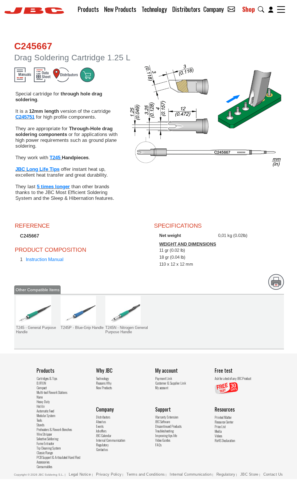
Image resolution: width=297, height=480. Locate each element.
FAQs (158, 444)
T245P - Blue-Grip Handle (82, 327)
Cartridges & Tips (47, 378)
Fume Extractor (45, 443)
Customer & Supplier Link (170, 383)
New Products (120, 9)
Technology (154, 9)
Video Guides (162, 440)
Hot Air (41, 406)
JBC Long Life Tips (37, 169)
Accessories (43, 461)
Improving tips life (166, 435)
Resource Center (224, 421)
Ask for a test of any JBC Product (233, 378)
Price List (220, 426)
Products (88, 9)
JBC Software (162, 421)
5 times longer (53, 186)
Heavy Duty (43, 401)
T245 (56, 157)
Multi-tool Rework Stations (52, 392)
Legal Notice (80, 474)
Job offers (101, 430)
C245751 (25, 117)
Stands (40, 424)
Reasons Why (104, 383)
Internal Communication (110, 440)
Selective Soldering (47, 438)
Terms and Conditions (145, 474)
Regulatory (102, 444)
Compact (42, 387)
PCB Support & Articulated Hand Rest (58, 457)
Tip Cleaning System (49, 447)
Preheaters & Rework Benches (54, 429)
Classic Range (45, 452)
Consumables (44, 466)
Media (218, 431)
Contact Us (273, 474)
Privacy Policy (109, 474)
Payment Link (163, 378)
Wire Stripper (44, 434)
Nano (40, 396)
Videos (218, 435)
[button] (262, 9)
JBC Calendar (103, 435)
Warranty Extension (166, 416)
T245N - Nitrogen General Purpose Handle (126, 329)
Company (213, 9)
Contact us (102, 449)
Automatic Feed (45, 410)
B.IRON (41, 383)
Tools (39, 420)
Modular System (46, 415)
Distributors (186, 9)
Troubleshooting (164, 430)
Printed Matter (223, 417)
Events (100, 426)
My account (161, 387)
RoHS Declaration (225, 440)
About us (101, 421)
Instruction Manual (45, 259)
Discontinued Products (168, 426)
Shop (248, 9)
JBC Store (249, 474)
